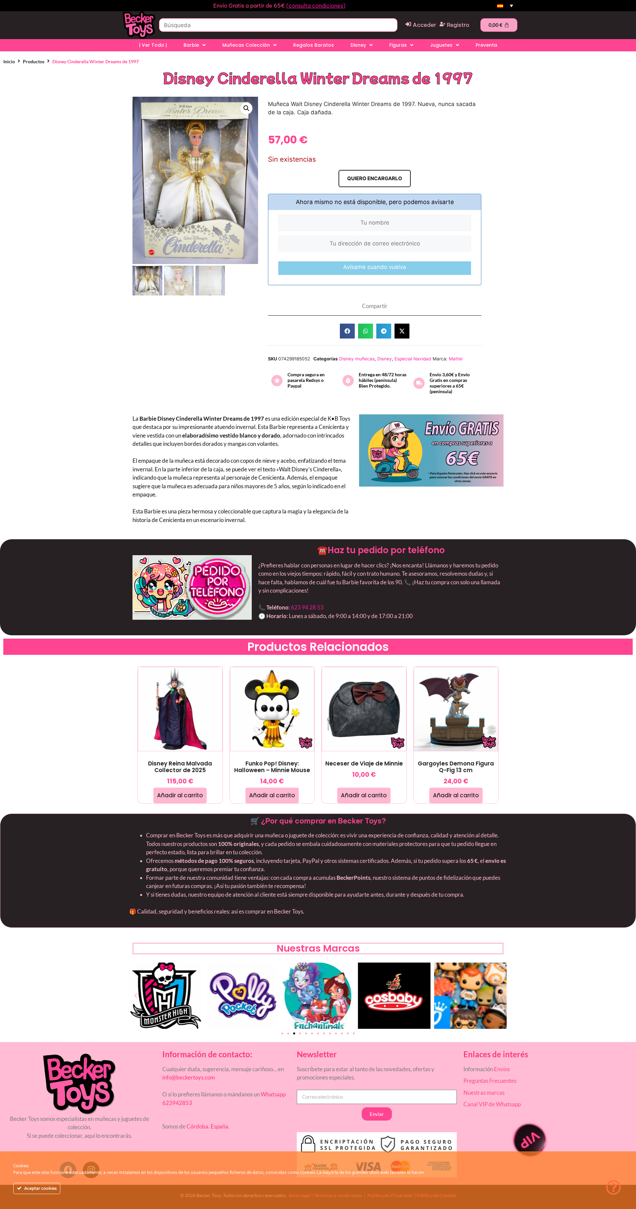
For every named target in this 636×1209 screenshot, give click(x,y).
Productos (33, 61)
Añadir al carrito (180, 795)
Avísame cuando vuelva (374, 267)
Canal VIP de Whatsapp (492, 1104)
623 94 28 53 (307, 607)
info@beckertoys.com (188, 1077)
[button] (246, 108)
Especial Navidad (413, 358)
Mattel (455, 358)
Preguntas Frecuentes (489, 1080)
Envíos (502, 1069)
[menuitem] (505, 6)
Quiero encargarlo (374, 178)
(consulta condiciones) (315, 5)
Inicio (9, 61)
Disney (384, 358)
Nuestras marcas (483, 1092)
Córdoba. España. (208, 1126)
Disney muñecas (357, 358)
